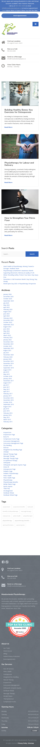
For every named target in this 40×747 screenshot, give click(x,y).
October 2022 (7, 322)
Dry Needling (7, 445)
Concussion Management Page (13, 443)
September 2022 (8, 324)
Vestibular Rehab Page (10, 495)
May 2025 (6, 305)
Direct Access (7, 651)
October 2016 (7, 402)
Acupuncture (7, 432)
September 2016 (8, 404)
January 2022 (7, 340)
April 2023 (6, 316)
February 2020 (7, 357)
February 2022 (7, 337)
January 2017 (7, 396)
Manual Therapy (8, 680)
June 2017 (6, 387)
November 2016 (8, 400)
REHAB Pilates (7, 696)
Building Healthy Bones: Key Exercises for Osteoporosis (18, 111)
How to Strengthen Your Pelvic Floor (19, 219)
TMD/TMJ (6, 488)
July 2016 (6, 409)
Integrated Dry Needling (10, 677)
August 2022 (7, 327)
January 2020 (7, 359)
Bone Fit (6, 437)
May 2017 (6, 389)
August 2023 (7, 311)
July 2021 (6, 353)
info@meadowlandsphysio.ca (11, 8)
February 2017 (7, 394)
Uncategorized (8, 491)
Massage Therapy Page (10, 458)
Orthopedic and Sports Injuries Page (14, 465)
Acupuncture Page (9, 434)
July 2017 (6, 385)
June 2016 (6, 411)
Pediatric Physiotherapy (10, 473)
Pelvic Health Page (9, 478)
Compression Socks (9, 702)
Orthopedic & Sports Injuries (12, 688)
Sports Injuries (7, 486)
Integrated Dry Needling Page (12, 450)
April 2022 (6, 333)
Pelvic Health (7, 476)
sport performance (8, 525)
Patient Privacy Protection (11, 656)
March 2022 (7, 335)
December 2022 (8, 320)
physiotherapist (27, 516)
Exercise (6, 447)
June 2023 (6, 314)
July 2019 (6, 372)
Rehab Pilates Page (9, 484)
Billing (5, 654)
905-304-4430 (20, 6)
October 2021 (7, 346)
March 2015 (7, 419)
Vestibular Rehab (8, 493)
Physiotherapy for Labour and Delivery (19, 164)
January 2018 (7, 378)
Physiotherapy (7, 480)
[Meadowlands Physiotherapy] (10, 29)
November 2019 (8, 363)
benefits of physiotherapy (10, 511)
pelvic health (16, 516)
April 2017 (6, 391)
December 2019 (8, 361)
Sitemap (31, 743)
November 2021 (8, 344)
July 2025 (6, 303)
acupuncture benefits (19, 507)
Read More (8, 127)
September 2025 (8, 301)
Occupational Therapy (10, 460)
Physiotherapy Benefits (10, 482)
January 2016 (7, 415)
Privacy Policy (22, 743)
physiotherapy (7, 520)
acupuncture (6, 507)
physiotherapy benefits (22, 520)
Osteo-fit (6, 467)
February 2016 (7, 413)
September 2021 (8, 348)
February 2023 (7, 318)
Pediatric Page (7, 471)
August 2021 (7, 350)
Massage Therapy (9, 456)
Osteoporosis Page (9, 469)
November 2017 (8, 381)
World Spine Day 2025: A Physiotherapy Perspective (19, 284)
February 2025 (7, 309)
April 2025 (6, 307)
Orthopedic (6, 463)
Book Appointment (20, 15)
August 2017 (7, 383)
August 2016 (7, 407)
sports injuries (20, 525)
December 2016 (8, 398)
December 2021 (8, 342)
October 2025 (7, 299)
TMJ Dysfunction (8, 699)
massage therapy (26, 511)
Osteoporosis (7, 674)
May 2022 (6, 331)
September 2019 (8, 368)
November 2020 (8, 355)
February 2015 (7, 422)
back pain (30, 507)
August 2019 (7, 370)
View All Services (8, 669)
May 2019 (6, 374)
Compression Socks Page (11, 439)
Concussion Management (11, 441)
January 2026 (7, 294)
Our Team (6, 648)
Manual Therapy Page (10, 454)
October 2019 (7, 365)
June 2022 (6, 329)
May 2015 (6, 417)
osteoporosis (6, 516)
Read (4, 10)
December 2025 (8, 296)
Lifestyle (6, 452)
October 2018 (7, 376)
